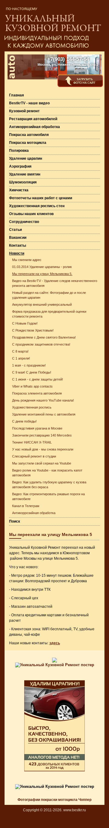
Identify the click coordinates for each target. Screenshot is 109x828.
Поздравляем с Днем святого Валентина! (44, 337)
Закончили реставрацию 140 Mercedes (42, 435)
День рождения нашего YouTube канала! (43, 400)
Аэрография (20, 166)
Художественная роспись (31, 407)
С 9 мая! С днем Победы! (31, 372)
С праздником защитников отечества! (41, 344)
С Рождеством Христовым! (33, 330)
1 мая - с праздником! (29, 365)
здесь (54, 643)
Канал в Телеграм (25, 506)
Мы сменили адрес (26, 260)
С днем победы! (24, 421)
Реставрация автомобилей (33, 119)
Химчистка (18, 190)
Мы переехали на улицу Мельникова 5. (42, 274)
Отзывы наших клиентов (31, 214)
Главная (16, 95)
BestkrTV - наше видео (29, 103)
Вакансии (17, 237)
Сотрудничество (24, 222)
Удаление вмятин (24, 174)
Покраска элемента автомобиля (37, 393)
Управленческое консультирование (59, 822)
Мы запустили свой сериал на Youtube (41, 463)
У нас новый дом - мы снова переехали (42, 449)
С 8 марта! (20, 351)
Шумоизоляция (23, 182)
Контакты (17, 245)
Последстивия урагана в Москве (37, 428)
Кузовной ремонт (24, 111)
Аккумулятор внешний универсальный (42, 304)
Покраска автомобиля (29, 135)
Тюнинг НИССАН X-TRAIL (32, 442)
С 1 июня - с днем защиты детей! (37, 379)
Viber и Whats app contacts (32, 386)
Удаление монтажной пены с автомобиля (43, 414)
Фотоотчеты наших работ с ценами (40, 198)
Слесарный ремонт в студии (34, 456)
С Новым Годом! (25, 323)
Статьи (15, 230)
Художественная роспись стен (36, 206)
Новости (16, 253)
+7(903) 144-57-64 (68, 59)
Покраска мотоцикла (27, 143)
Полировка (19, 150)
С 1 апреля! (21, 358)
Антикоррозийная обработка (34, 127)
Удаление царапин (25, 158)
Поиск (14, 521)
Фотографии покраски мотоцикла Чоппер (54, 800)
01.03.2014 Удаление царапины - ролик (42, 267)
